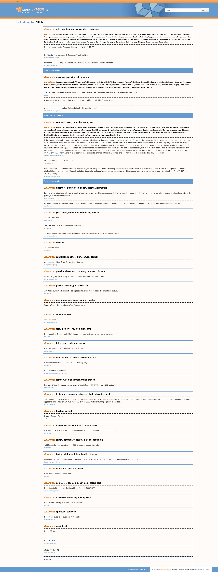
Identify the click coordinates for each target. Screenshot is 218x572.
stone (84, 379)
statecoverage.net (49, 404)
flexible (95, 212)
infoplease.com (48, 387)
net (86, 285)
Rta (133, 127)
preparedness (72, 299)
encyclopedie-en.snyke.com (53, 111)
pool (107, 394)
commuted (73, 212)
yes (58, 212)
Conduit (174, 39)
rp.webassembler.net (50, 236)
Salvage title (157, 130)
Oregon (80, 37)
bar (94, 357)
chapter (64, 357)
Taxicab (51, 132)
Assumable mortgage (84, 39)
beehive (60, 242)
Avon (152, 84)
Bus (84, 135)
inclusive (66, 328)
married (87, 439)
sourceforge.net (49, 351)
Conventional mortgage (114, 37)
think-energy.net (49, 198)
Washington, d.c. (90, 82)
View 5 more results (52, 70)
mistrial (91, 187)
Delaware (164, 84)
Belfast (138, 87)
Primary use (86, 130)
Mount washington (115, 87)
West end (131, 84)
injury (77, 454)
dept (85, 29)
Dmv (52, 130)
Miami (171, 84)
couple (79, 439)
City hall (157, 84)
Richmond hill (90, 87)
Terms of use (143, 569)
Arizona (122, 42)
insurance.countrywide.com (52, 462)
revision (76, 328)
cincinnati (61, 314)
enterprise (99, 394)
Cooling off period (96, 132)
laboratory (61, 468)
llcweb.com (47, 228)
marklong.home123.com (51, 58)
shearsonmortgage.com (51, 491)
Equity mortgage (132, 42)
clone (65, 343)
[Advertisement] (21, 64)
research (72, 468)
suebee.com (48, 250)
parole (64, 212)
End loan (136, 37)
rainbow (60, 379)
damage (94, 454)
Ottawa (58, 82)
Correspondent (49, 37)
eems (85, 122)
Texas (85, 37)
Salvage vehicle (166, 127)
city (73, 76)
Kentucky (86, 127)
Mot (128, 132)
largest (76, 379)
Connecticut (151, 34)
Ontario (72, 82)
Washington (61, 84)
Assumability (49, 39)
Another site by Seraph (202, 569)
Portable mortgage (163, 39)
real (99, 482)
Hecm (95, 39)
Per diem (152, 132)
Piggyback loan (153, 37)
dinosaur (101, 271)
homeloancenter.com (50, 65)
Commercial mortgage (148, 39)
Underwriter (163, 42)
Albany (149, 87)
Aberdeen (65, 82)
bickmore (60, 187)
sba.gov (46, 95)
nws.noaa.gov (48, 308)
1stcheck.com (48, 163)
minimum (68, 454)
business (71, 511)
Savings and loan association (179, 34)
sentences (85, 212)
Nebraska (143, 37)
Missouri (47, 84)
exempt (68, 410)
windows (73, 343)
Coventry (108, 84)
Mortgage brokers (93, 42)
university (72, 497)
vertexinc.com (48, 419)
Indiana (69, 84)
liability (84, 454)
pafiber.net (47, 433)
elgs (58, 328)
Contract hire (178, 127)
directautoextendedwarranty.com (54, 155)
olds (83, 328)
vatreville (77, 122)
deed (58, 525)
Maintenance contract (170, 130)
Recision (47, 135)
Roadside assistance (99, 130)
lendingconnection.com (51, 50)
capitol (94, 256)
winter (83, 299)
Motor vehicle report (119, 132)
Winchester (79, 82)
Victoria (127, 82)
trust (64, 525)
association (85, 357)
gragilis (60, 271)
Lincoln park (139, 84)
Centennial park (62, 87)
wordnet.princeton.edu (51, 103)
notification (68, 29)
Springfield (100, 82)
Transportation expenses (64, 130)
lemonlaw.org (48, 220)
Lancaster (123, 84)
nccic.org (47, 337)
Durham (75, 84)
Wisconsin (178, 82)
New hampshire (50, 87)
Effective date (115, 135)
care (89, 328)
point (86, 425)
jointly (59, 439)
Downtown (120, 82)
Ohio (106, 87)
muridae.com (48, 293)
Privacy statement (132, 569)
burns (81, 285)
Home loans (128, 37)
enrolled (89, 394)
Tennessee (128, 127)
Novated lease (155, 127)
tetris (58, 343)
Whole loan (113, 34)
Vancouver (186, 82)
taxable (59, 410)
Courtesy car (147, 130)
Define (205, 10)
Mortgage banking (132, 34)
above (82, 343)
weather (92, 299)
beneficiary (69, 439)
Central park (72, 87)
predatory (81, 271)
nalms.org (47, 476)
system (94, 425)
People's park (93, 84)
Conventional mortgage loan (98, 34)
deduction (98, 439)
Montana (59, 37)
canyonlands (62, 256)
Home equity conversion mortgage (73, 42)
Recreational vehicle (115, 130)
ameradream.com (49, 534)
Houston (144, 82)
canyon (86, 256)
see (69, 314)
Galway (53, 84)
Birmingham (161, 82)
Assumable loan (174, 37)
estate (93, 482)
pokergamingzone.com (51, 322)
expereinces (73, 187)
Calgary (176, 84)
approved (60, 511)
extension (61, 497)
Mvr (180, 130)
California (143, 34)
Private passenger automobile (78, 132)
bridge (68, 379)
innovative (61, 425)
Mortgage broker (113, 42)
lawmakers (101, 187)
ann (58, 122)
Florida (79, 127)
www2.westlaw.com (50, 552)
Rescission (138, 130)
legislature (61, 394)
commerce (61, 482)
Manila (143, 87)
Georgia (103, 42)
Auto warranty (128, 130)
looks (80, 425)
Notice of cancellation (164, 132)
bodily (59, 454)
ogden (83, 187)
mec (91, 122)
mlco (58, 29)
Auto (98, 135)
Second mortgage (183, 39)
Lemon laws (105, 135)
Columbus (170, 82)
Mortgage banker (62, 34)
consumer (94, 29)
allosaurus (70, 271)
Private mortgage (94, 37)
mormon (60, 76)
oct (57, 299)
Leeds (147, 84)
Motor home (91, 135)
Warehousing (185, 37)
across (91, 379)
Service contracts (76, 135)
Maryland (141, 42)
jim (74, 285)
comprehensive (75, 394)
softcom (68, 285)
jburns (59, 285)
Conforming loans (152, 42)
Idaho (104, 37)
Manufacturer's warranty (60, 135)
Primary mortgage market (78, 34)
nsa (58, 357)
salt (78, 76)
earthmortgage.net (50, 519)
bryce (73, 256)
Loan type (101, 39)
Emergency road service (139, 132)
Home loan (121, 34)
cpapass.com (48, 562)
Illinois (107, 82)
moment (72, 425)
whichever (66, 122)
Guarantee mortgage (125, 39)
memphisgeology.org (50, 265)
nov (62, 299)
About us (19, 2)
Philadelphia (135, 82)
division (72, 482)
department (83, 482)
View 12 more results (52, 115)
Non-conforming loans (68, 39)
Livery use (77, 130)
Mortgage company (70, 37)
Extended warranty (142, 127)
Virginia (136, 39)
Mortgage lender (162, 34)
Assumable (164, 37)
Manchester (151, 82)
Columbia (115, 84)
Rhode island (118, 127)
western (85, 76)
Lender (56, 39)
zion (79, 256)
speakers (74, 357)
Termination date (179, 132)
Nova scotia (83, 84)
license (78, 29)
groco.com (47, 448)
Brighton (81, 87)
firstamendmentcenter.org (52, 176)
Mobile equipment (60, 132)
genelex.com (48, 206)
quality (81, 497)
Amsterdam (100, 87)
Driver (109, 132)
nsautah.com (48, 365)
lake (68, 76)
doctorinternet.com (50, 543)
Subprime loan (55, 42)
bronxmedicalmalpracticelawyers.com (55, 373)
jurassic (92, 271)
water (80, 468)
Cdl (105, 132)
